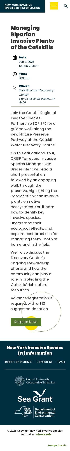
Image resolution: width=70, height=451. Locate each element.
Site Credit (43, 434)
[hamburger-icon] (54, 6)
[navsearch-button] (65, 6)
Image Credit (57, 445)
